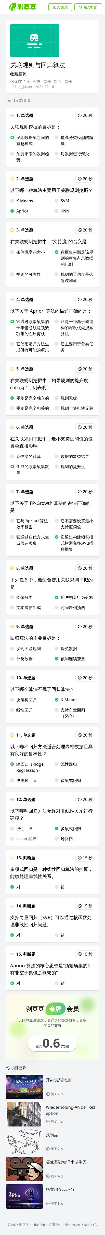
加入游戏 (60, 7)
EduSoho (38, 1225)
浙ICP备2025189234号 (81, 1225)
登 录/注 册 (88, 7)
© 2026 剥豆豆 (18, 1225)
